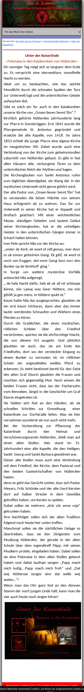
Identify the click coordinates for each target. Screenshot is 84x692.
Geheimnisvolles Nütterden (56, 41)
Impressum (13, 685)
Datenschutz (27, 685)
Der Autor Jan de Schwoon (28, 41)
